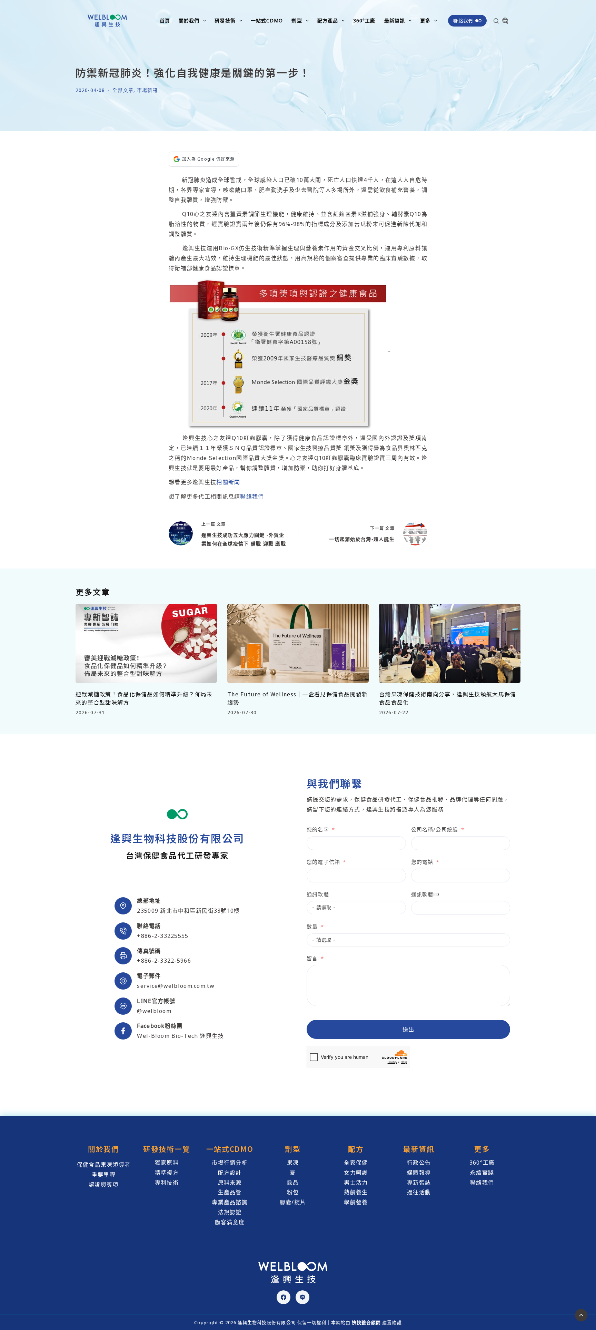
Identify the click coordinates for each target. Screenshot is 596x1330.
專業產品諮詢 (230, 1202)
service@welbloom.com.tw (175, 986)
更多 (425, 20)
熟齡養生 (356, 1192)
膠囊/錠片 (293, 1202)
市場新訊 (147, 90)
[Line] (302, 1297)
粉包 (293, 1192)
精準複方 (167, 1172)
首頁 (165, 20)
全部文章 (122, 90)
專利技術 (167, 1182)
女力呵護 (356, 1172)
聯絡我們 (463, 20)
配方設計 (230, 1172)
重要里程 (104, 1174)
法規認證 (230, 1212)
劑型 (296, 20)
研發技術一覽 (166, 1149)
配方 (356, 1149)
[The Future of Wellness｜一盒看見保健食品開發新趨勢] (298, 643)
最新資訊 (394, 20)
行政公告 (419, 1162)
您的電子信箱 (323, 861)
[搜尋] (496, 20)
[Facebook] (283, 1297)
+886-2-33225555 (162, 936)
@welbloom (154, 1011)
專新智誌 (419, 1182)
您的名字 (318, 829)
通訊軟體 (318, 894)
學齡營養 (356, 1202)
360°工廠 (364, 20)
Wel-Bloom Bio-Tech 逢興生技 (180, 1036)
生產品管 (230, 1192)
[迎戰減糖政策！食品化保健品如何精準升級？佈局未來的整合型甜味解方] (146, 643)
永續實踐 (482, 1172)
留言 (312, 958)
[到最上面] (581, 1315)
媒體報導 (419, 1172)
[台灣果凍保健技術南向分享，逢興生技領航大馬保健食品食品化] (449, 643)
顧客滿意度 (230, 1222)
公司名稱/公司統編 (434, 829)
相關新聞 (228, 482)
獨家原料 (167, 1162)
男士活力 (356, 1182)
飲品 (293, 1182)
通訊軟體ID (425, 894)
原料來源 (230, 1182)
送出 (409, 1029)
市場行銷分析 (230, 1162)
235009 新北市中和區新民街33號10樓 (188, 910)
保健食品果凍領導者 (104, 1164)
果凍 (293, 1162)
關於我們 (189, 20)
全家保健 (356, 1162)
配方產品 (327, 20)
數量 (312, 926)
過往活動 (419, 1192)
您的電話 (422, 861)
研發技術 (225, 20)
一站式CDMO (267, 20)
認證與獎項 (103, 1184)
